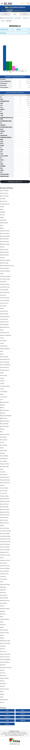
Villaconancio (3, 614)
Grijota (1, 351)
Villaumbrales (3, 683)
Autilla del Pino (3, 220)
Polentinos (2, 485)
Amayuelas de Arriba (4, 204)
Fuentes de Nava (3, 346)
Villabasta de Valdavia (5, 608)
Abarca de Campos (4, 190)
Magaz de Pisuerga (4, 402)
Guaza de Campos (4, 356)
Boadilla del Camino (4, 252)
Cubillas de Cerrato (4, 321)
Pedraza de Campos (4, 463)
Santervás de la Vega (4, 549)
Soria (7, 720)
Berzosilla (2, 246)
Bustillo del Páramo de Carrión (7, 265)
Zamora (7, 724)
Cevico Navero (3, 305)
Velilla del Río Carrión (5, 600)
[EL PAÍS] (8, 3)
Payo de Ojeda (3, 461)
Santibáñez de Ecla (4, 552)
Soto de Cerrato (3, 563)
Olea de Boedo (3, 437)
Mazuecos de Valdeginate (5, 415)
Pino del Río (2, 472)
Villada (1, 616)
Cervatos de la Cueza (4, 297)
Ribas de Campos (4, 520)
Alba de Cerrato (3, 201)
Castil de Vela (3, 281)
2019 (5, 14)
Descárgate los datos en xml (15, 181)
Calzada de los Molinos (5, 271)
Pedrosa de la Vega (4, 466)
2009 (24, 14)
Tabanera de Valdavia (5, 568)
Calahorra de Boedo (4, 268)
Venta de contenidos (12, 732)
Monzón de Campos (4, 426)
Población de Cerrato (5, 482)
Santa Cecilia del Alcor (5, 544)
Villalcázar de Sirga (4, 632)
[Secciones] (2, 3)
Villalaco (2, 627)
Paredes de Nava (4, 458)
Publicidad (18, 732)
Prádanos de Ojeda (4, 496)
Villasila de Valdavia (4, 678)
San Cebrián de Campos (5, 530)
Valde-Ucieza (3, 592)
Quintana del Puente (4, 498)
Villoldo (1, 697)
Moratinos (2, 429)
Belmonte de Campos (5, 244)
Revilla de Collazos (4, 517)
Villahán (2, 622)
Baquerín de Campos (4, 230)
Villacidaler (2, 611)
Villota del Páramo (4, 699)
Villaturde (2, 681)
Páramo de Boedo (4, 455)
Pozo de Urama (3, 493)
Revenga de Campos (4, 514)
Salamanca (7, 717)
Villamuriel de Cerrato (5, 656)
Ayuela (1, 225)
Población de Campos (5, 480)
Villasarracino (3, 675)
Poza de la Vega (3, 490)
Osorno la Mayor (3, 445)
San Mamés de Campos (5, 539)
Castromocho (3, 295)
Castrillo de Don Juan (5, 287)
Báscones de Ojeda (4, 238)
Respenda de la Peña (4, 512)
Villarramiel (2, 672)
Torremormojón (3, 579)
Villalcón (2, 635)
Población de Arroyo (4, 477)
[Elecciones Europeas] (15, 7)
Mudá (1, 431)
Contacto (5, 732)
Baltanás (2, 228)
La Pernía (2, 383)
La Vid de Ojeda (3, 391)
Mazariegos (2, 413)
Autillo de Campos (4, 222)
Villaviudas (2, 686)
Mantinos (2, 407)
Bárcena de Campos (4, 233)
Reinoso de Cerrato (4, 504)
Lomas (1, 399)
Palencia (2, 447)
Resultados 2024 (18, 10)
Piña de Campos (3, 474)
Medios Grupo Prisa (14, 744)
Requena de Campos (4, 509)
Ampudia (2, 206)
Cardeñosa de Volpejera (5, 276)
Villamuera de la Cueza (5, 654)
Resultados (9, 10)
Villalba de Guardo (4, 630)
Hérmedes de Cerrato (5, 359)
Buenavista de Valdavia (5, 260)
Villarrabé (2, 670)
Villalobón (2, 638)
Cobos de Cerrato (4, 311)
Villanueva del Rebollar (5, 659)
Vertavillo (2, 605)
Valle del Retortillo (4, 597)
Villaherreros (3, 624)
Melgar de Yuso (3, 418)
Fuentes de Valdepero (5, 348)
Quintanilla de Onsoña (5, 501)
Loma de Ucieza (3, 396)
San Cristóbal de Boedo (5, 536)
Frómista (2, 343)
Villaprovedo (3, 664)
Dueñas (1, 330)
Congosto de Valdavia (5, 316)
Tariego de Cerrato (4, 573)
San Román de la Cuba (5, 541)
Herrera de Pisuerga (4, 362)
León (7, 713)
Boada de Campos (4, 249)
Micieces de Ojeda (4, 423)
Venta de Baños (3, 603)
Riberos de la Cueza (4, 522)
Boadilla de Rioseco (4, 254)
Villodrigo (2, 694)
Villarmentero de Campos (5, 667)
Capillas (2, 273)
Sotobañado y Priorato (5, 560)
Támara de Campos (4, 571)
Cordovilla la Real (4, 319)
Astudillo (2, 217)
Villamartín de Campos (5, 643)
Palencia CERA (3, 450)
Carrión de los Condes (5, 279)
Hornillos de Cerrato (4, 370)
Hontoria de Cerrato (4, 367)
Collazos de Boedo (4, 313)
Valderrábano (3, 589)
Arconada (2, 214)
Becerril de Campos (4, 241)
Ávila (7, 710)
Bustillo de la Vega (4, 263)
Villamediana (3, 646)
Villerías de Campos (4, 689)
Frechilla (2, 338)
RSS (22, 735)
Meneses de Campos (4, 421)
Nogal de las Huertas (4, 434)
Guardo (1, 354)
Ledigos (2, 394)
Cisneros (2, 308)
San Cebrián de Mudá (5, 533)
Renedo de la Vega (4, 506)
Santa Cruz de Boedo (4, 547)
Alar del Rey (2, 198)
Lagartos (2, 378)
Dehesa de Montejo (4, 324)
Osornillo (2, 442)
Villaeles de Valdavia (4, 619)
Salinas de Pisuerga (4, 528)
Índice (20, 735)
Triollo (1, 581)
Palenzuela (2, 453)
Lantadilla (2, 380)
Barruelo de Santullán (5, 236)
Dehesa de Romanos (4, 327)
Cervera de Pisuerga (4, 300)
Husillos (2, 372)
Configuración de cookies (22, 733)
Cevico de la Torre (4, 303)
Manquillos (2, 405)
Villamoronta (3, 651)
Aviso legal (23, 732)
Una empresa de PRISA (14, 740)
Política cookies (14, 733)
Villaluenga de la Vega (5, 640)
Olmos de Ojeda (3, 439)
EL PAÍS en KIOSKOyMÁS (13, 735)
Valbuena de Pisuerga (5, 584)
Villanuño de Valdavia (5, 662)
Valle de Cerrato (3, 595)
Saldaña (2, 525)
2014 (15, 14)
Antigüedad (2, 212)
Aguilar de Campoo (4, 196)
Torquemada (3, 576)
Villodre (1, 691)
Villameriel (2, 648)
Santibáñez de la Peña (5, 555)
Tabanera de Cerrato (4, 565)
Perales (1, 469)
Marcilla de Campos (4, 410)
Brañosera (2, 257)
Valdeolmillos (3, 587)
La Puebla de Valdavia (5, 386)
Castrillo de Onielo (4, 289)
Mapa (6, 735)
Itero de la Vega (3, 375)
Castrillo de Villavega (4, 292)
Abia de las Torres (4, 193)
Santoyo (2, 557)
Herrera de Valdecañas (5, 364)
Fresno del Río (3, 340)
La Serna (2, 388)
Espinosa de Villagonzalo (5, 335)
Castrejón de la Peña (4, 284)
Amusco (2, 209)
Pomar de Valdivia (4, 488)
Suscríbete (22, 3)
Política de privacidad (5, 733)
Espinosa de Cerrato (4, 332)
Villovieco (2, 702)
